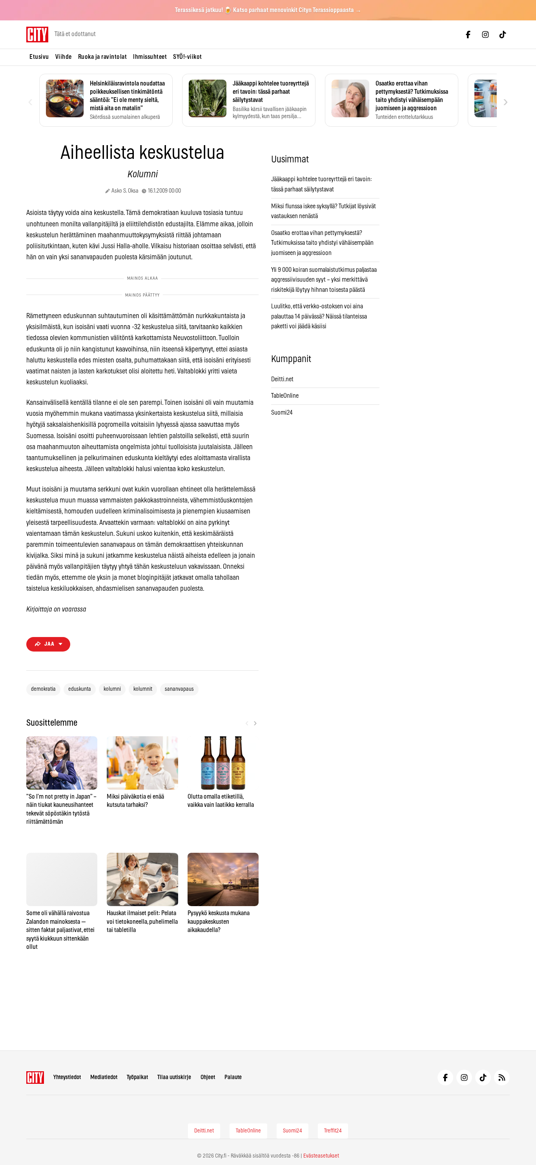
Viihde (63, 57)
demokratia (43, 689)
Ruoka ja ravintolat (102, 57)
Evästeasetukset (321, 1156)
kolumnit (142, 689)
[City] (35, 1077)
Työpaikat (137, 1077)
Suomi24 (282, 413)
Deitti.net (282, 379)
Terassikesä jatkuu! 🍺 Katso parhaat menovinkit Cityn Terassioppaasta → (268, 10)
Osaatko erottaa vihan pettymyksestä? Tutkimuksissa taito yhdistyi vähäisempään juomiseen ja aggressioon (322, 243)
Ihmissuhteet (150, 57)
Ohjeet (208, 1077)
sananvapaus (179, 689)
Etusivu (39, 57)
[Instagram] (485, 34)
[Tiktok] (503, 34)
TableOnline (285, 396)
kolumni (112, 689)
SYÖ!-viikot (187, 57)
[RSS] (502, 1077)
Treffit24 (333, 1131)
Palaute (233, 1077)
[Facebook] (468, 34)
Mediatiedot (103, 1077)
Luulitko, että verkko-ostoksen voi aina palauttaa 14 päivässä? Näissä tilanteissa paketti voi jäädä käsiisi (319, 316)
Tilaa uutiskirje (174, 1077)
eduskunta (79, 689)
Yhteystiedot (67, 1077)
